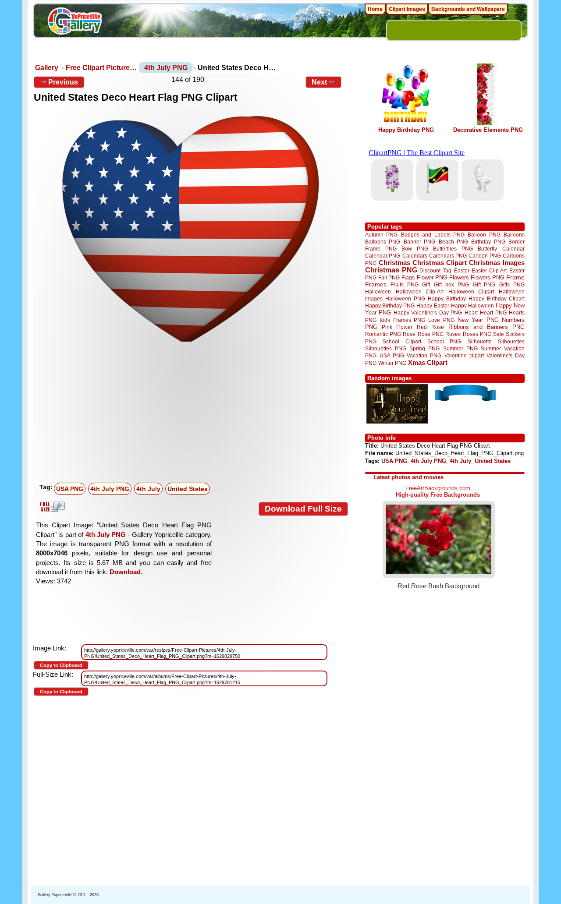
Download (125, 572)
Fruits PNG (405, 284)
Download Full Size (303, 508)
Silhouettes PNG (385, 348)
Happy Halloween (472, 305)
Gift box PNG (451, 284)
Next (319, 82)
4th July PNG (166, 67)
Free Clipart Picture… (101, 67)
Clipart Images (407, 9)
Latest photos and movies (408, 477)
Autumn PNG (381, 234)
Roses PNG (477, 334)
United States (187, 488)
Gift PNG (484, 284)
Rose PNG (431, 334)
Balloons (514, 234)
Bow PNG (414, 248)
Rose (409, 334)
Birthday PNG (488, 241)
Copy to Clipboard (61, 665)
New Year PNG (478, 320)
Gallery (46, 67)
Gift (426, 284)
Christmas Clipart (439, 262)
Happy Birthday (446, 298)
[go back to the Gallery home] (74, 22)
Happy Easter (432, 305)
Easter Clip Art (489, 270)
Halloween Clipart (471, 291)
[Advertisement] (193, 414)
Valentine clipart (464, 355)
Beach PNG (453, 241)
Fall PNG (389, 277)
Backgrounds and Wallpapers (468, 9)
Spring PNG (424, 348)
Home (375, 9)
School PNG (444, 341)
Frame (515, 277)
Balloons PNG (382, 241)
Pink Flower (397, 327)
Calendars (414, 255)
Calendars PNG (448, 255)
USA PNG (69, 488)
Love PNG (441, 320)
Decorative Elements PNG (488, 130)
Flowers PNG (487, 277)
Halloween (378, 291)
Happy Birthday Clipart (497, 298)
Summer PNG (460, 348)
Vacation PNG (424, 355)
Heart (471, 312)
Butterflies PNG (453, 248)
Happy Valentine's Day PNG (428, 313)
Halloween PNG (405, 298)
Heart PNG (493, 312)
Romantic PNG (383, 334)
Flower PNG (432, 277)
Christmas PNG (391, 270)
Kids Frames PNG (402, 320)
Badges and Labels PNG (433, 234)
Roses (453, 334)
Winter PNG (392, 363)
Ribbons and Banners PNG (486, 327)
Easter (461, 270)
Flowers (459, 277)
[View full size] (191, 229)
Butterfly (487, 248)
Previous (63, 82)
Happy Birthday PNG (406, 130)
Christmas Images (497, 262)
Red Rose (430, 327)
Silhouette (480, 341)
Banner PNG (419, 241)
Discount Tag (435, 270)
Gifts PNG (512, 284)
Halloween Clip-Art (420, 291)
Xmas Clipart (427, 362)
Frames (376, 284)
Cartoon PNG (485, 255)
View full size (51, 506)
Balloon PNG (484, 234)
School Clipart (402, 341)
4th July (148, 488)
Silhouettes (511, 341)
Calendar (513, 248)
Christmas (394, 262)
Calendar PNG (382, 255)
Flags (408, 277)
